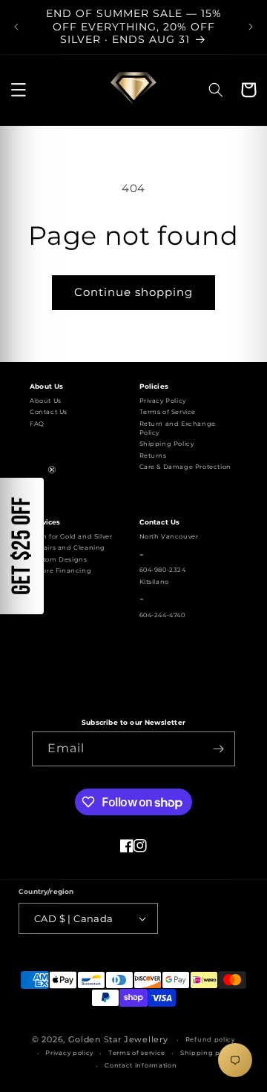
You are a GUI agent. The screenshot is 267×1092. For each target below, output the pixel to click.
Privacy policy (69, 1052)
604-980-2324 (162, 569)
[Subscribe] (218, 748)
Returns (153, 455)
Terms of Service (168, 411)
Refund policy (210, 1039)
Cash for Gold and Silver (71, 536)
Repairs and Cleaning (67, 547)
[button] (18, 89)
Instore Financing (60, 570)
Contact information (141, 1065)
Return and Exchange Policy (177, 428)
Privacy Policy (162, 400)
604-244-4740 (162, 615)
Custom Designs (58, 559)
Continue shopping (133, 292)
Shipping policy (208, 1052)
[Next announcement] (250, 26)
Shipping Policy (166, 443)
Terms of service (136, 1052)
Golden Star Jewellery (118, 1039)
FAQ (37, 423)
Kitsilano (154, 581)
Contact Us (48, 411)
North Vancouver (169, 536)
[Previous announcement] (16, 26)
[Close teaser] (52, 469)
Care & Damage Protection (185, 466)
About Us (46, 400)
